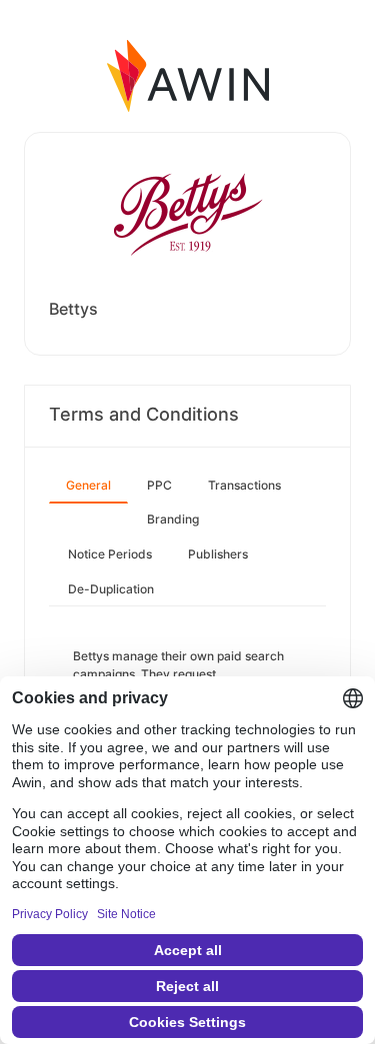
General (88, 485)
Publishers (218, 553)
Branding (173, 519)
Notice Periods (110, 553)
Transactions (244, 485)
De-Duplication (111, 588)
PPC (159, 485)
